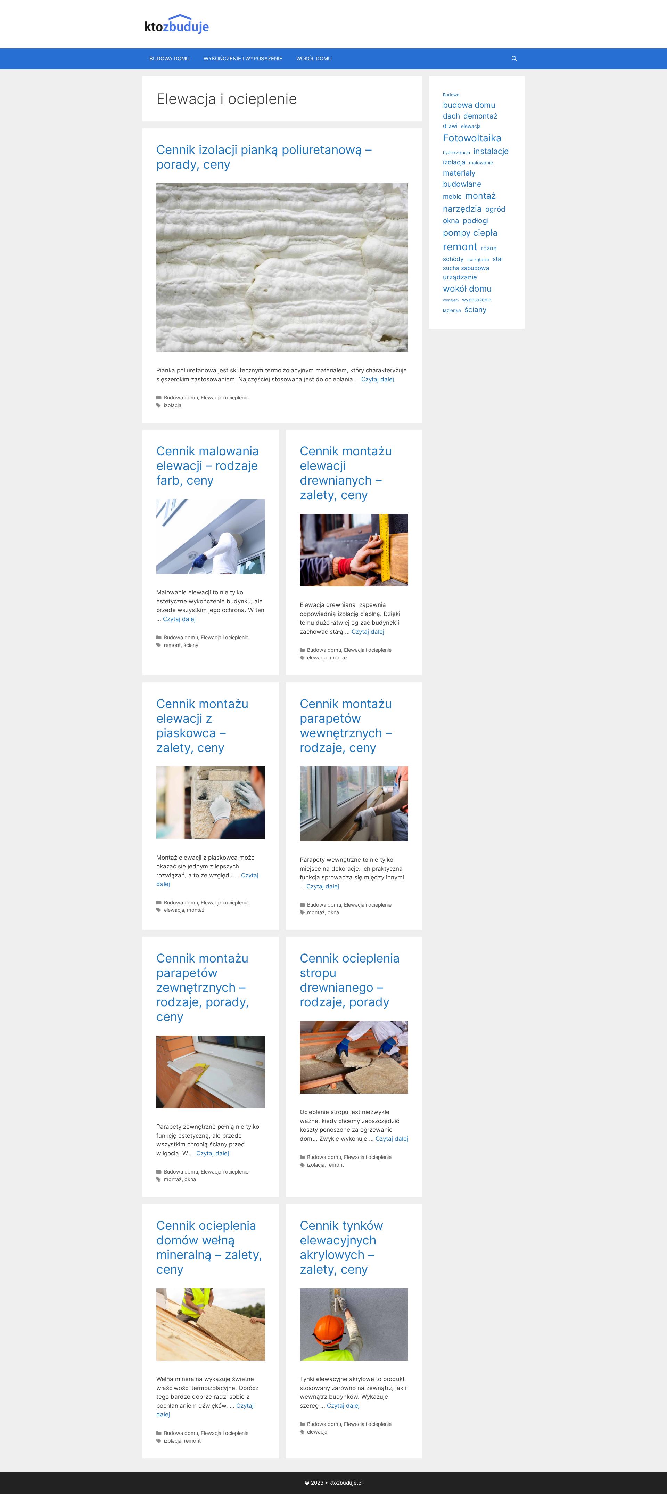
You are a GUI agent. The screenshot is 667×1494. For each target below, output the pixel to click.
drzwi (450, 125)
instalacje (491, 151)
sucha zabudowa (466, 268)
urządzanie (460, 277)
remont (172, 645)
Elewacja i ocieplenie (224, 397)
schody (453, 258)
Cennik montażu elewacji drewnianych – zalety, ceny (346, 473)
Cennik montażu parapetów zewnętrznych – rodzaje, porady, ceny (202, 987)
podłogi (476, 220)
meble (452, 197)
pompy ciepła (470, 232)
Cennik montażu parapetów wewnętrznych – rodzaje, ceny (346, 725)
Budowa (451, 94)
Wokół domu (314, 58)
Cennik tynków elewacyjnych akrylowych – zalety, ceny (341, 1247)
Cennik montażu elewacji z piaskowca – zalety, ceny (202, 725)
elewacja (317, 657)
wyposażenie (476, 299)
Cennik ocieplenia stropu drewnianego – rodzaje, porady (350, 980)
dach (451, 116)
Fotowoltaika (472, 138)
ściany (190, 645)
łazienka (452, 310)
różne (489, 248)
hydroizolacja (456, 152)
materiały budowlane (462, 178)
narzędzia (462, 209)
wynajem (451, 300)
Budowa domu (169, 58)
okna (333, 912)
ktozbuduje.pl (346, 1482)
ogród (495, 209)
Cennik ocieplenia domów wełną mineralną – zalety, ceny (209, 1247)
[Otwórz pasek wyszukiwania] (514, 58)
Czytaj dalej (377, 379)
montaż (339, 657)
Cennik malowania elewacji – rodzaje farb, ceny (207, 465)
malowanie (481, 162)
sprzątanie (478, 259)
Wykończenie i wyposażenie (243, 58)
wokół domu (467, 288)
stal (498, 258)
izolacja (172, 405)
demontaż (480, 116)
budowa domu (469, 104)
